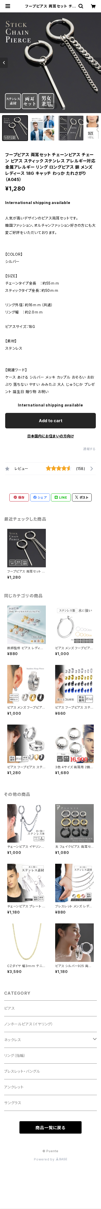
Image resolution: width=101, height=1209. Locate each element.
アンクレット (14, 1087)
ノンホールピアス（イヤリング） (28, 1024)
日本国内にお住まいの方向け (50, 436)
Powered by (45, 1159)
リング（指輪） (15, 1055)
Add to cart (50, 420)
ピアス (9, 1008)
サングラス (12, 1103)
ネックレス (12, 1040)
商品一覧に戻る (50, 1127)
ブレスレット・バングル (22, 1071)
